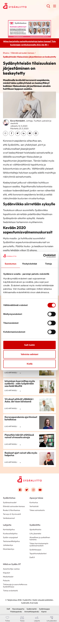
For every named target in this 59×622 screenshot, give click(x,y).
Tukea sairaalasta (37, 510)
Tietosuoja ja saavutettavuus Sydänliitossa (15, 585)
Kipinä (43, 612)
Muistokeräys (8, 549)
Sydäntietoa (9, 498)
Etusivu (6, 53)
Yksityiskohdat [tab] (29, 263)
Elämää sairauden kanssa (22, 53)
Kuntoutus (34, 502)
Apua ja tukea (36, 498)
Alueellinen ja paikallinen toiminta (40, 538)
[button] (48, 7)
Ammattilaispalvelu (31, 612)
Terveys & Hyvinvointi (12, 514)
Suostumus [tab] (10, 263)
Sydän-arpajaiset (10, 537)
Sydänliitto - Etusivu (25, 6)
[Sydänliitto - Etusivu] (29, 479)
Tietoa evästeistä (10, 590)
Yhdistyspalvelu (16, 612)
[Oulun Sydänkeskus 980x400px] (29, 28)
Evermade (34, 603)
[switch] (52, 314)
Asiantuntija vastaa (11, 569)
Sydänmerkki (32, 609)
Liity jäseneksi (35, 533)
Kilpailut (6, 573)
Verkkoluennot (9, 518)
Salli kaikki (29, 345)
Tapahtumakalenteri (38, 553)
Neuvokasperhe (18, 609)
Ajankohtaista (35, 529)
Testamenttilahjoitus (11, 541)
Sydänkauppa (35, 549)
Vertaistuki (34, 506)
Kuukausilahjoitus (10, 533)
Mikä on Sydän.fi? (12, 564)
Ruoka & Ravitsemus (11, 510)
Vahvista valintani (29, 354)
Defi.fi (32, 557)
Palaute (6, 580)
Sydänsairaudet (9, 502)
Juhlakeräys (8, 545)
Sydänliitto (35, 525)
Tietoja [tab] (48, 263)
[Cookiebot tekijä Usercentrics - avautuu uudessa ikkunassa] (43, 256)
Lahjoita (7, 525)
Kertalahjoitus (9, 529)
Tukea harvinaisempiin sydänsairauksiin (39, 544)
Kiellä (29, 364)
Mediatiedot (8, 576)
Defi (8, 609)
